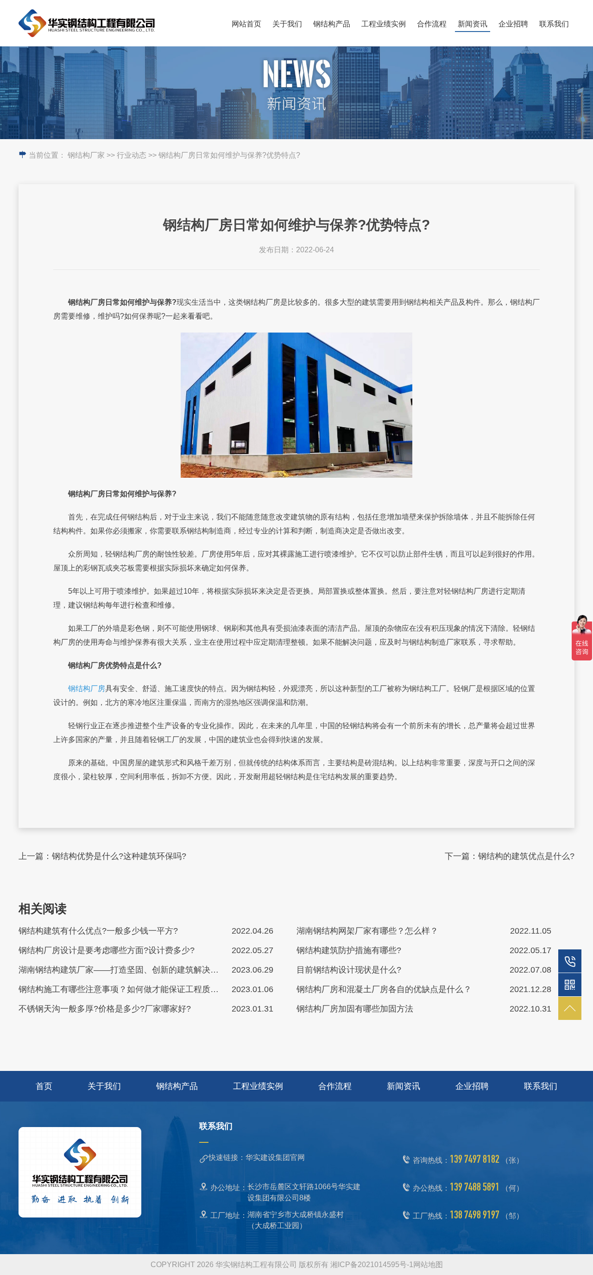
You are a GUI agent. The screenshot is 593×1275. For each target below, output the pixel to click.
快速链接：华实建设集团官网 (256, 1157)
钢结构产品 (331, 24)
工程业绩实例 (383, 24)
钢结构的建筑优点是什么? (526, 856)
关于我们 (287, 24)
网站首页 (246, 24)
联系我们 (554, 24)
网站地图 (428, 1265)
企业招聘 (513, 24)
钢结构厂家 (86, 155)
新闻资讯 (472, 24)
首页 (44, 1086)
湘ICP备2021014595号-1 (371, 1265)
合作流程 (432, 24)
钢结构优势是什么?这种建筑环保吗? (119, 856)
